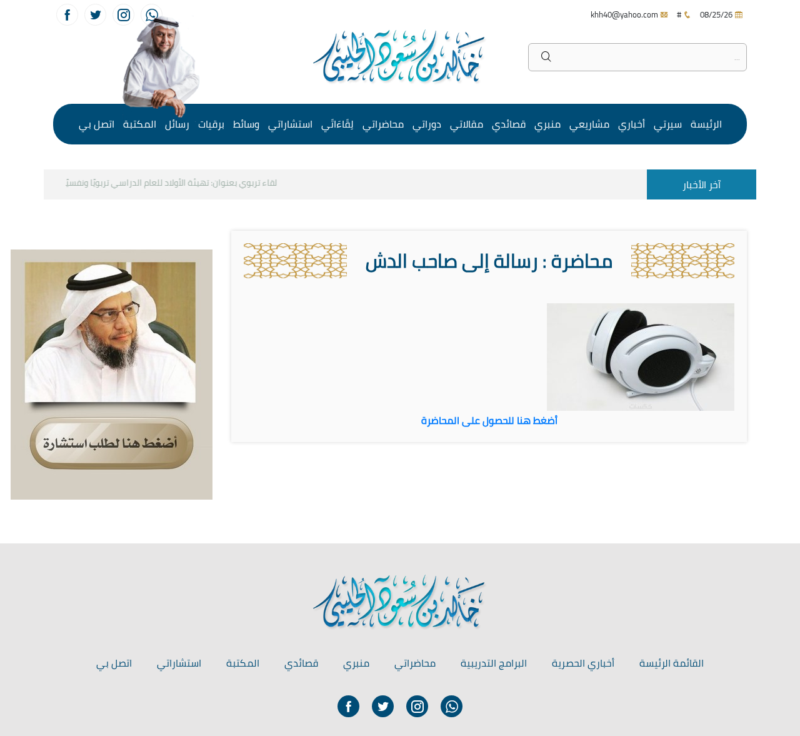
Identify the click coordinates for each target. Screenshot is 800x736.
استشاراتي (290, 123)
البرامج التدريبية (494, 662)
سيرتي (668, 123)
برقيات (211, 123)
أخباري (631, 123)
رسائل (177, 123)
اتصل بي (96, 123)
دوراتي (426, 123)
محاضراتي (383, 123)
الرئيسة (706, 123)
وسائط (246, 123)
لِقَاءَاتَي (337, 123)
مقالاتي (466, 123)
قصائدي (509, 123)
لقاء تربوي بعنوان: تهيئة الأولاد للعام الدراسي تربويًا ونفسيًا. (176, 182)
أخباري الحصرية (583, 662)
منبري (547, 123)
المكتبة (139, 123)
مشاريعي (589, 123)
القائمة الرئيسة (671, 662)
